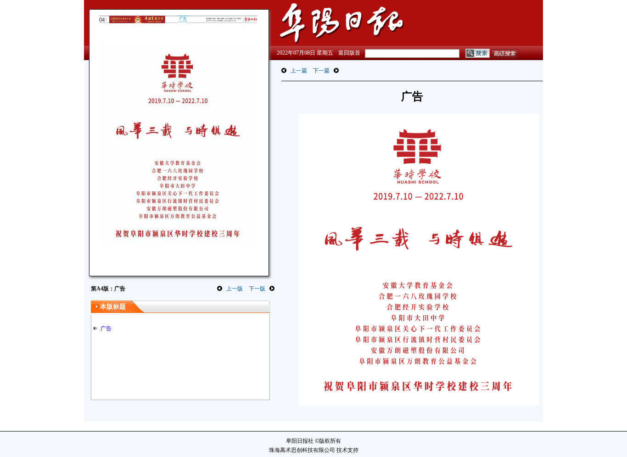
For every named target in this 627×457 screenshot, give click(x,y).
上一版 (234, 288)
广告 (106, 328)
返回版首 (349, 53)
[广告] (178, 140)
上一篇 (299, 70)
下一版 (257, 288)
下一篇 (321, 70)
